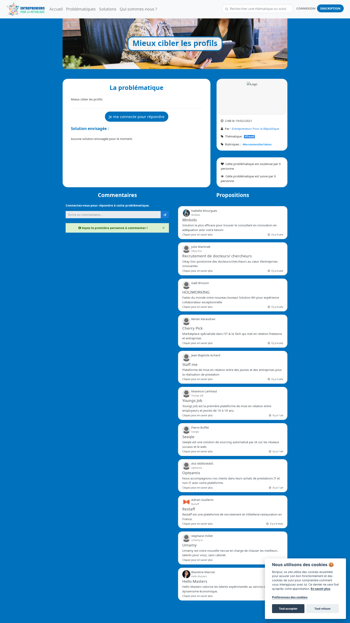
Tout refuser (322, 608)
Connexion (305, 8)
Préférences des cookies (289, 597)
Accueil (56, 9)
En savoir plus (320, 588)
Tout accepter (288, 608)
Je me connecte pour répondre (136, 116)
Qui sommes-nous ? (138, 9)
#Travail (249, 136)
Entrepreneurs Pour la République (255, 129)
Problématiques (81, 9)
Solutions (107, 9)
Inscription (330, 8)
